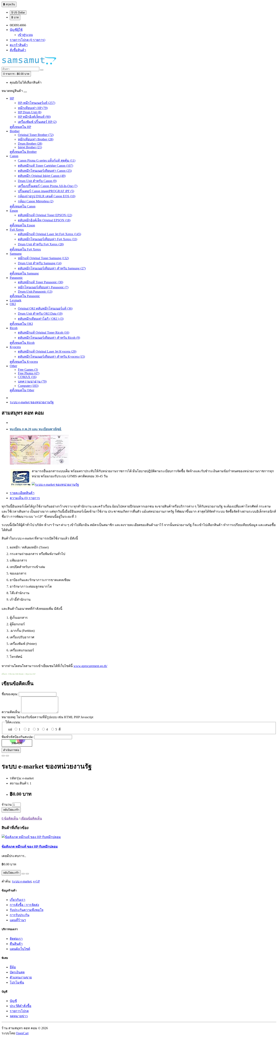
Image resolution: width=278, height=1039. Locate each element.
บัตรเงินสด (17, 972)
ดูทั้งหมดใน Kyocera (24, 361)
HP (12, 98)
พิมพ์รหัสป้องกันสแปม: (18, 737)
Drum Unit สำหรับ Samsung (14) (39, 263)
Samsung (16, 253)
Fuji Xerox (17, 229)
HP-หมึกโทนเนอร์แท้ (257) (36, 103)
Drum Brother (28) (30, 143)
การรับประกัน (19, 915)
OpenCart (22, 1033)
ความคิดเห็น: (11, 712)
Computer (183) (28, 385)
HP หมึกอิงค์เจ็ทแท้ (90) (34, 116)
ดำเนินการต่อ (11, 750)
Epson (14, 210)
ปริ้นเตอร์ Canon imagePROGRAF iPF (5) (46, 191)
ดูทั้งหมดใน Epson (22, 225)
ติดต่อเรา (16, 938)
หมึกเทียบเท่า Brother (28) (35, 139)
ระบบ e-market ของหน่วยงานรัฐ (32, 402)
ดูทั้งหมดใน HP (20, 127)
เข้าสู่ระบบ (25, 34)
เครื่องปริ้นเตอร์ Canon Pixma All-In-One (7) (47, 186)
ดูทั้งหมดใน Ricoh (22, 342)
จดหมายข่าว (19, 1016)
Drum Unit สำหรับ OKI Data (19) (40, 313)
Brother (15, 131)
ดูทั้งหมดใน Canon (22, 206)
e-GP (36, 881)
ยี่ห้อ (13, 967)
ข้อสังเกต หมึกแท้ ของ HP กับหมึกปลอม (30, 846)
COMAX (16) (27, 377)
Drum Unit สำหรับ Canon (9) (37, 181)
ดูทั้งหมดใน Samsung (24, 273)
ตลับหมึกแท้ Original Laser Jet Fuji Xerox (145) (49, 234)
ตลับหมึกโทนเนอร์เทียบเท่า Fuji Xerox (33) (47, 239)
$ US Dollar (18, 12)
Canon (14, 156)
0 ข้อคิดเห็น (10, 818)
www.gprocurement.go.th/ (90, 666)
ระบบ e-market (22, 881)
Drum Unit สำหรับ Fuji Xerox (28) (41, 244)
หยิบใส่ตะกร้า (11, 809)
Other (13, 366)
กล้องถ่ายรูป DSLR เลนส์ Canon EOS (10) (46, 196)
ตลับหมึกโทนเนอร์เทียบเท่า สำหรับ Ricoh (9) (49, 337)
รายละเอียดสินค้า (22, 493)
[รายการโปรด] (3, 755)
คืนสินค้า (16, 943)
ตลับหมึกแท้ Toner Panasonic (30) (40, 282)
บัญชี (13, 1001)
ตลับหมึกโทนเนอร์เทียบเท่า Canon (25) (45, 170)
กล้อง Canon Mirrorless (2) (35, 201)
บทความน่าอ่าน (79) (32, 381)
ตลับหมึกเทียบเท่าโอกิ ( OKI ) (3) (40, 318)
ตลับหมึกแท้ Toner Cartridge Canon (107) (45, 165)
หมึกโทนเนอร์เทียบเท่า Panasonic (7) (43, 287)
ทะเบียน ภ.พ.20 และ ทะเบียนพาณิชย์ (36, 429)
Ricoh (14, 328)
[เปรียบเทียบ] (7, 755)
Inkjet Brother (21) (30, 147)
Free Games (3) (28, 369)
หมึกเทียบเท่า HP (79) (33, 108)
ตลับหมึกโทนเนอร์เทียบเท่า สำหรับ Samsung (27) (52, 268)
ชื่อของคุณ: (10, 694)
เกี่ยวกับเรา (17, 899)
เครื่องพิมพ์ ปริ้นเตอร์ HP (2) (37, 122)
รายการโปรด (19, 1011)
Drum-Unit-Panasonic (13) (35, 291)
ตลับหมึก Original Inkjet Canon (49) (42, 176)
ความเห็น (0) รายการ (25, 498)
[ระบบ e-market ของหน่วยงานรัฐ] (55, 484)
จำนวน (7, 804)
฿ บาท (15, 17)
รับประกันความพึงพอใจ (26, 910)
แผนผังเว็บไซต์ (20, 949)
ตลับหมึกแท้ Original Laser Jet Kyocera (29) (47, 351)
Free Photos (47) (28, 373)
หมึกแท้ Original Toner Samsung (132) (43, 258)
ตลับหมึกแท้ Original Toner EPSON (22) (45, 215)
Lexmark (15, 300)
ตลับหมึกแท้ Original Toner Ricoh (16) (43, 332)
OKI (13, 304)
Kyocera (15, 347)
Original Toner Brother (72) (36, 135)
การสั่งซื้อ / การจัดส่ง (24, 905)
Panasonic (16, 277)
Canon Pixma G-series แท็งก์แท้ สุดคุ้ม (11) (46, 160)
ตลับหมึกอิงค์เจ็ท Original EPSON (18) (44, 220)
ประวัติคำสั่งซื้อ (20, 1006)
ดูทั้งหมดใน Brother (23, 151)
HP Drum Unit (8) (29, 112)
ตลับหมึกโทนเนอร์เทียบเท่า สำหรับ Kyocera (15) (51, 356)
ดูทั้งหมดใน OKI (21, 323)
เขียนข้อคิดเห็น (31, 818)
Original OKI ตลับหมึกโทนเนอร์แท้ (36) (45, 308)
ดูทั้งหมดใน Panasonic (25, 296)
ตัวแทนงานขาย (21, 977)
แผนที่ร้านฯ (18, 920)
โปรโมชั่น (17, 982)
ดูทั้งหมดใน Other (22, 390)
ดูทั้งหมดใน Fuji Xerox (25, 249)
